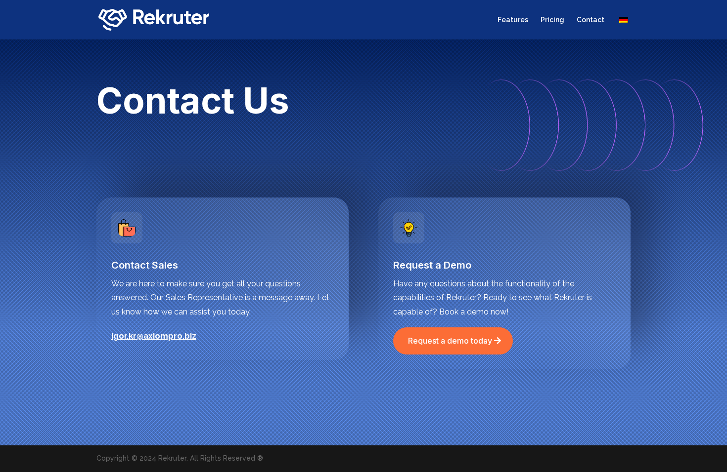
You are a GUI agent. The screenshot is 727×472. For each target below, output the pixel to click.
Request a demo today (450, 341)
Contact (590, 20)
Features (513, 20)
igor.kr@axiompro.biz (153, 336)
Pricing (552, 20)
